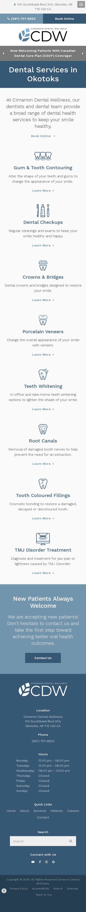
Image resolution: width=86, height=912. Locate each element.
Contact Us (43, 658)
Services (40, 810)
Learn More (41, 190)
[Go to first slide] (82, 53)
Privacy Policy (19, 888)
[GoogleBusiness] (53, 862)
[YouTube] (33, 862)
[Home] (43, 34)
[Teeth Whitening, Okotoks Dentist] (43, 374)
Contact (43, 817)
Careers (73, 810)
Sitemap (72, 888)
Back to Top (44, 894)
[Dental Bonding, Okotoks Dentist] (43, 484)
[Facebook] (40, 862)
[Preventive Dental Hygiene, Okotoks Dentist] (43, 210)
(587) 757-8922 (43, 741)
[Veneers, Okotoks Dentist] (43, 320)
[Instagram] (46, 862)
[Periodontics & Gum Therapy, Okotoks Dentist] (43, 156)
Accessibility (40, 888)
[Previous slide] (3, 53)
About (24, 810)
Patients (57, 810)
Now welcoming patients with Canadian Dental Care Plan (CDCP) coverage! (43, 53)
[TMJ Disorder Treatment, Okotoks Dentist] (43, 538)
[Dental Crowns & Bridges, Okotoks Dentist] (43, 265)
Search (58, 888)
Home (11, 810)
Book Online (64, 18)
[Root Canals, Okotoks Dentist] (43, 429)
